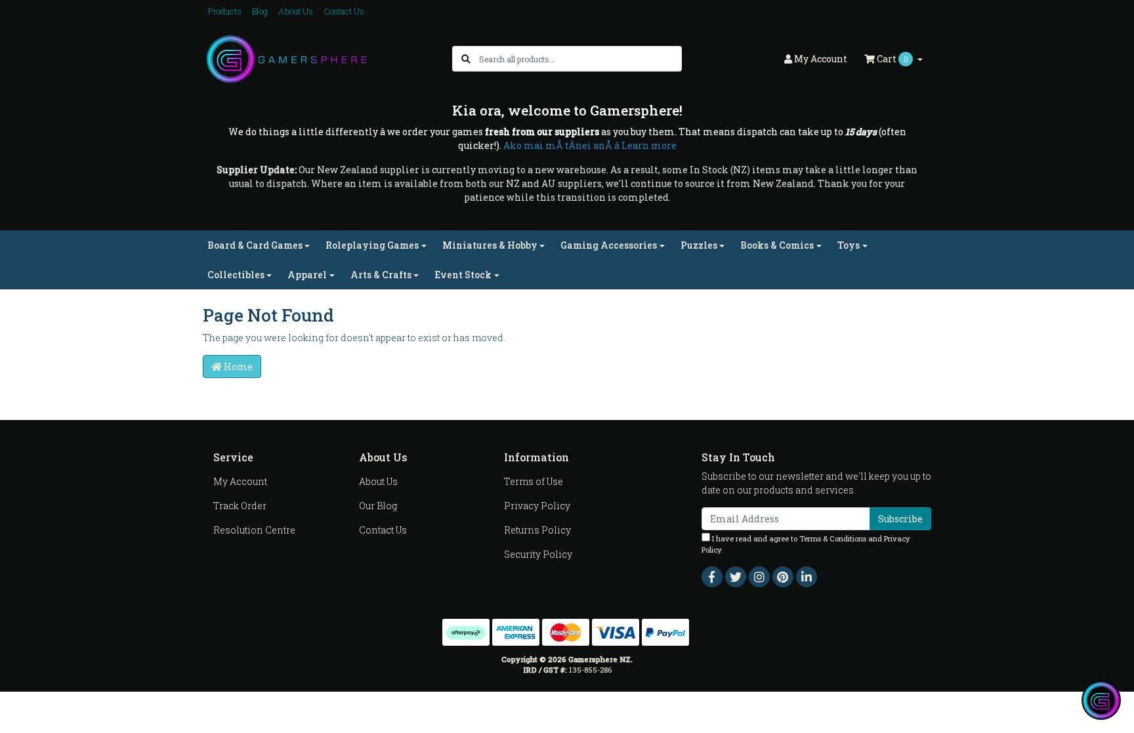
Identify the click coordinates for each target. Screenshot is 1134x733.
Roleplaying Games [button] (372, 245)
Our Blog (378, 505)
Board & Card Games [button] (255, 245)
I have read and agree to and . (806, 544)
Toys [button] (848, 245)
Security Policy (538, 554)
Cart (891, 58)
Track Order (239, 505)
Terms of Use (533, 481)
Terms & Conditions (832, 538)
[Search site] (466, 58)
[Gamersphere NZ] (286, 58)
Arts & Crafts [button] (380, 274)
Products (225, 11)
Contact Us (344, 11)
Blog (260, 11)
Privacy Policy (537, 505)
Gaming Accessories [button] (608, 245)
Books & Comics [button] (777, 245)
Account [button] (820, 58)
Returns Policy (537, 530)
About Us (295, 11)
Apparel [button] (307, 274)
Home (237, 366)
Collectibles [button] (235, 274)
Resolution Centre (254, 530)
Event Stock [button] (463, 274)
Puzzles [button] (699, 245)
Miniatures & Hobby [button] (489, 245)
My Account (240, 481)
